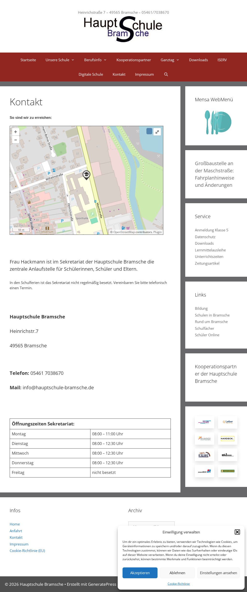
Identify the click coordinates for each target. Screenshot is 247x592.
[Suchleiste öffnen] (166, 74)
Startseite (28, 59)
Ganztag (167, 59)
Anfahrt (16, 530)
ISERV (222, 59)
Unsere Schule (57, 59)
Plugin (157, 232)
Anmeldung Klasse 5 (211, 230)
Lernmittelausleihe (210, 250)
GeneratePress (102, 584)
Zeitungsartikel (207, 263)
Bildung (201, 308)
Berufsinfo (93, 59)
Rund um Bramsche (211, 321)
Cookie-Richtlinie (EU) (27, 550)
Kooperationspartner (134, 59)
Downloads (198, 59)
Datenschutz (205, 236)
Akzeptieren (140, 572)
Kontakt (119, 74)
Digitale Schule (91, 74)
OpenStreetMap (124, 232)
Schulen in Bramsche (212, 315)
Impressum (144, 74)
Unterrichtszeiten (209, 256)
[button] (237, 532)
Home (15, 524)
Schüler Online (207, 334)
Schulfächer (204, 328)
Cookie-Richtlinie (179, 584)
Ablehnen (177, 572)
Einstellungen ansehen (218, 572)
